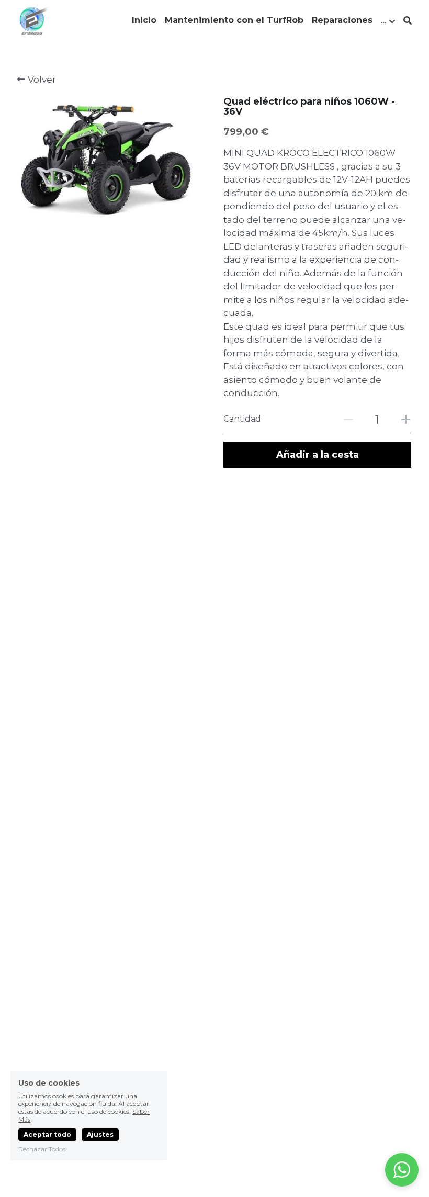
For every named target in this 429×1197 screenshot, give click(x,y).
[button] (402, 1170)
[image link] (34, 20)
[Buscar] (407, 20)
